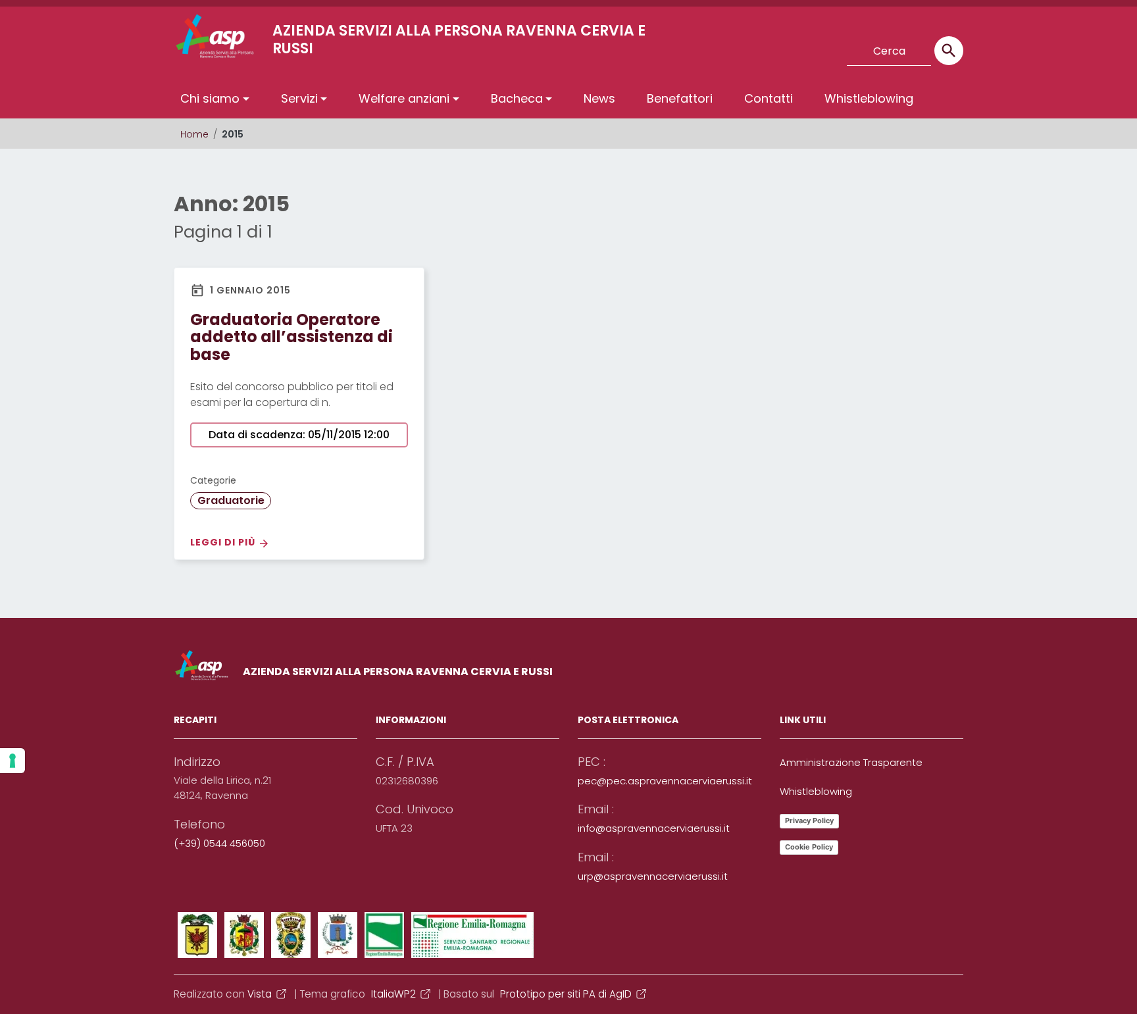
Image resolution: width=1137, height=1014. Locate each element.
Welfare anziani (404, 98)
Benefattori (680, 98)
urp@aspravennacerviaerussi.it (653, 876)
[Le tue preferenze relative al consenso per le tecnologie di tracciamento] (12, 760)
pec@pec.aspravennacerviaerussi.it (665, 781)
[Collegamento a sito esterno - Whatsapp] (820, 50)
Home (194, 134)
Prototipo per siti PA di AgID (566, 994)
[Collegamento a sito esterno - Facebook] (699, 50)
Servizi (299, 98)
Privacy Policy (809, 820)
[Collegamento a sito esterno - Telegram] (796, 50)
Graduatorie (231, 500)
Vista (259, 994)
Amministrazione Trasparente (851, 762)
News (599, 98)
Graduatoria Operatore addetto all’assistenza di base (291, 337)
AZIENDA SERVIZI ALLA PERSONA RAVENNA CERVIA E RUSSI (398, 671)
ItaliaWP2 (393, 994)
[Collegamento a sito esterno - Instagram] (772, 50)
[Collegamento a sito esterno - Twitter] (723, 50)
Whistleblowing (868, 98)
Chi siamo (210, 98)
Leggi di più (224, 542)
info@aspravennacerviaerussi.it (654, 828)
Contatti (768, 98)
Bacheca (517, 98)
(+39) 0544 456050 (219, 843)
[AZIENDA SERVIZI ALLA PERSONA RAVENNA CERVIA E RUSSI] (190, 36)
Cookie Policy (809, 846)
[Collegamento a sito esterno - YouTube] (747, 50)
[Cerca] (948, 50)
